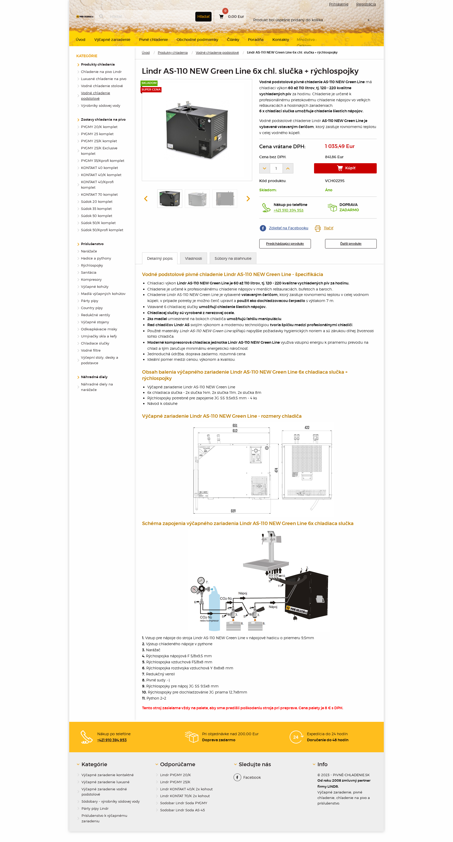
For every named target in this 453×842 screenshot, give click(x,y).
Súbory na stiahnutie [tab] (233, 258)
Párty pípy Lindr (95, 808)
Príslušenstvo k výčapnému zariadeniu (104, 818)
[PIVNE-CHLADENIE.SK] (84, 16)
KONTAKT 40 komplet (99, 168)
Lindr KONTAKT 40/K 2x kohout (186, 789)
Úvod (146, 53)
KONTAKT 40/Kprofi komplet (97, 184)
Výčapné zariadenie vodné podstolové (104, 792)
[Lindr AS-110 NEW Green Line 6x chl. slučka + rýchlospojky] (197, 130)
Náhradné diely (94, 377)
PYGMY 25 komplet (97, 134)
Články (233, 39)
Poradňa (255, 39)
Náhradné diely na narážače (97, 387)
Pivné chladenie (153, 39)
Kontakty (280, 39)
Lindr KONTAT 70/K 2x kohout (185, 796)
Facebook (252, 777)
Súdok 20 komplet (96, 201)
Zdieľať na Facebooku (288, 228)
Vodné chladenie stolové (102, 86)
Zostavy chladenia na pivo (103, 119)
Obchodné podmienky (197, 39)
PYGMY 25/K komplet (99, 141)
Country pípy (92, 308)
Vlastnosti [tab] (193, 258)
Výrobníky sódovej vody (100, 105)
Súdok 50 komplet (96, 216)
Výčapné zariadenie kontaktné (108, 775)
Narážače (89, 251)
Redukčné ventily (95, 315)
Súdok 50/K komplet (98, 223)
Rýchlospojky (92, 265)
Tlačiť (328, 228)
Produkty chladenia (173, 53)
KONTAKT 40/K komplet (101, 175)
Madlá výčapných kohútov (103, 294)
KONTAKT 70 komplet (99, 194)
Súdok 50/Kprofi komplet (102, 230)
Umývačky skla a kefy (99, 336)
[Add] (288, 168)
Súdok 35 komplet (96, 208)
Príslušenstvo (92, 244)
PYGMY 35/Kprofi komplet (102, 160)
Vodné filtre (91, 350)
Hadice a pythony (96, 258)
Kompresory (91, 279)
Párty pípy (89, 301)
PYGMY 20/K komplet (99, 127)
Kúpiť (349, 168)
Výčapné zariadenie (112, 39)
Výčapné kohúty (95, 286)
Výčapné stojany (95, 322)
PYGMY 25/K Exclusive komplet (99, 151)
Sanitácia (88, 272)
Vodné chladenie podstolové (217, 53)
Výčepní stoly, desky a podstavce (99, 360)
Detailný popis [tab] (159, 258)
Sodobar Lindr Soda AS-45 (182, 810)
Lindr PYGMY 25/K (175, 782)
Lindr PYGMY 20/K (175, 775)
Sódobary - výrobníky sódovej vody (111, 801)
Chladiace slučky (95, 343)
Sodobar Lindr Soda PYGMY (183, 803)
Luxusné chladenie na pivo (103, 79)
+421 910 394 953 (289, 210)
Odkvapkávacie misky (99, 329)
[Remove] (264, 168)
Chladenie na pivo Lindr (101, 72)
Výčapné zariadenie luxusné (106, 782)
